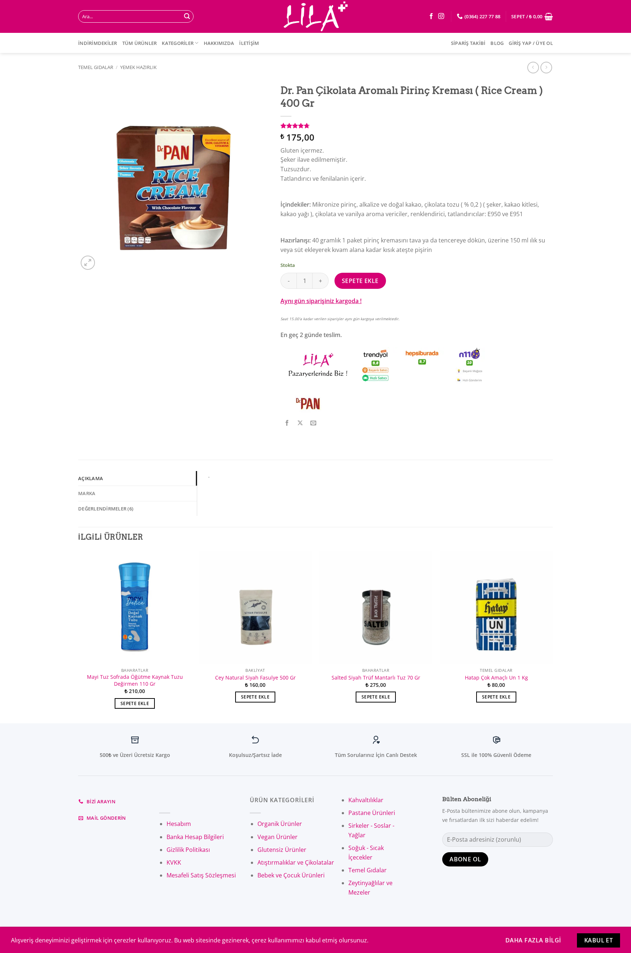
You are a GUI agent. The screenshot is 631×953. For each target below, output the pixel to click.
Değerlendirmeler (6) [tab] (105, 508)
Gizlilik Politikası (188, 850)
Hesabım (179, 824)
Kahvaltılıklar (365, 800)
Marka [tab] (86, 493)
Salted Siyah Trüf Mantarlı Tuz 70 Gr (376, 677)
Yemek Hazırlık (138, 67)
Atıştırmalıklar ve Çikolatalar (295, 862)
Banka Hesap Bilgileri (195, 837)
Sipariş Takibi (468, 43)
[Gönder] (187, 16)
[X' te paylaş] (300, 423)
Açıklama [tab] (90, 478)
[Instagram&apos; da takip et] (441, 16)
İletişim (249, 43)
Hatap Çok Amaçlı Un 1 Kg (496, 677)
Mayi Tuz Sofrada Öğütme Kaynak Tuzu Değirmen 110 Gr (135, 680)
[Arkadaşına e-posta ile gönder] (313, 423)
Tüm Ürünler (139, 43)
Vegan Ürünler (277, 837)
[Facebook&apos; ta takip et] (431, 16)
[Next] (552, 636)
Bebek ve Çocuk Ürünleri (291, 875)
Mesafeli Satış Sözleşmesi (201, 875)
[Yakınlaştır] (88, 263)
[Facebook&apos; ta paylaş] (287, 423)
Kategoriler (178, 43)
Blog (497, 43)
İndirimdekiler (97, 43)
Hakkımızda (219, 43)
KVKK (174, 862)
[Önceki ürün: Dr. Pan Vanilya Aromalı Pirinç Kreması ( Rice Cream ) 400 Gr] (546, 67)
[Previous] (78, 636)
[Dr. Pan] (307, 403)
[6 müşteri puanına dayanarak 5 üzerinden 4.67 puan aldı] (416, 126)
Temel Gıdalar (95, 67)
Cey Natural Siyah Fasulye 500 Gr (255, 677)
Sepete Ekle (360, 281)
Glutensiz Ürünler (281, 850)
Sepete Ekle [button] (135, 703)
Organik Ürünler (279, 824)
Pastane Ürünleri (371, 813)
